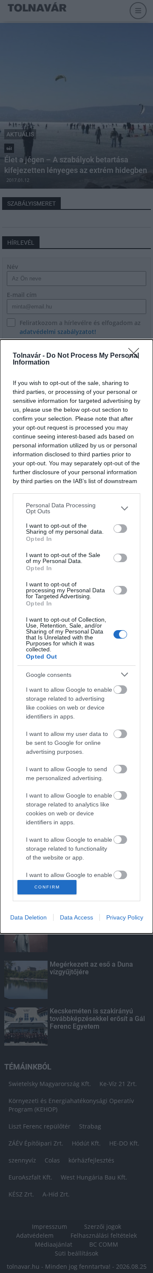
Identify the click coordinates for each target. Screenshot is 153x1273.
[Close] (136, 356)
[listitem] (76, 508)
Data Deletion (28, 917)
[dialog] (76, 636)
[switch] (120, 528)
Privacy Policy (124, 917)
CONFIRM (47, 887)
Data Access (76, 917)
